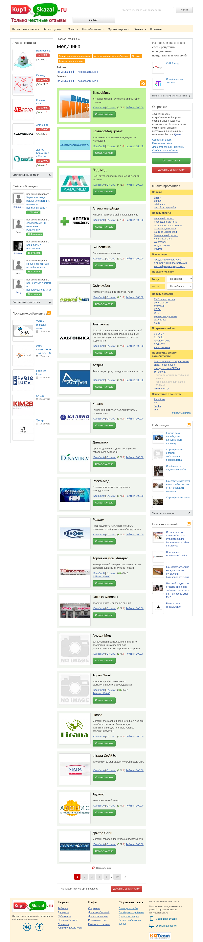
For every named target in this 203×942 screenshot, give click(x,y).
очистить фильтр (181, 413)
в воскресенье (162, 347)
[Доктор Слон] (75, 846)
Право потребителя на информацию (37, 265)
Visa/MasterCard (163, 238)
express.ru (159, 306)
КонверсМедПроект (108, 131)
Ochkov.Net (101, 286)
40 (117, 876)
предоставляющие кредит (169, 259)
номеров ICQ (161, 388)
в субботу (159, 344)
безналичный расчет (166, 235)
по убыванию (65, 72)
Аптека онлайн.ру (106, 208)
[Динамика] (75, 456)
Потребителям (92, 29)
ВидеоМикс (101, 92)
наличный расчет (164, 218)
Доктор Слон (102, 833)
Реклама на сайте (162, 143)
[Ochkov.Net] (75, 299)
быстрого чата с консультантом (171, 361)
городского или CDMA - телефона (167, 370)
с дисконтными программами (170, 263)
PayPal (158, 249)
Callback (161, 385)
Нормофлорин (44, 50)
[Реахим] (75, 533)
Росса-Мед (101, 481)
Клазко (98, 404)
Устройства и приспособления (111, 56)
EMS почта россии (164, 299)
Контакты (156, 29)
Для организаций (162, 147)
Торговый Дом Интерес (110, 558)
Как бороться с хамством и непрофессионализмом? (40, 286)
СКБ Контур (172, 63)
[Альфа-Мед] (75, 649)
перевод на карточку (165, 221)
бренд (157, 197)
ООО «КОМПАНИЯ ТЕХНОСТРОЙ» (45, 349)
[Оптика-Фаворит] (75, 610)
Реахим (98, 520)
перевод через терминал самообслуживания (168, 227)
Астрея (98, 365)
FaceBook (159, 399)
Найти (184, 9)
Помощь (179, 147)
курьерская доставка (165, 316)
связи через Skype (164, 364)
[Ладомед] (75, 183)
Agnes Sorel (102, 675)
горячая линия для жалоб (170, 381)
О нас (72, 29)
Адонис (98, 794)
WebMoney (160, 242)
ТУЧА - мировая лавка (41, 325)
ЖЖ (156, 409)
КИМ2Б (40, 395)
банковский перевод (165, 232)
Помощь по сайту (128, 908)
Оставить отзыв (104, 114)
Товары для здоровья (71, 61)
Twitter (157, 406)
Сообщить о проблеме (165, 150)
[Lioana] (75, 728)
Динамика (100, 442)
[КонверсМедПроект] (75, 145)
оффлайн (159, 204)
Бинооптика (102, 247)
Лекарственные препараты (74, 56)
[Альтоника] (75, 338)
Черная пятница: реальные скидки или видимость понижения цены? (38, 202)
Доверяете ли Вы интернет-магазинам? (36, 226)
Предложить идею (129, 916)
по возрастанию (87, 72)
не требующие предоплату (169, 266)
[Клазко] (75, 417)
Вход (93, 19)
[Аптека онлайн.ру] (75, 222)
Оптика (136, 56)
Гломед (40, 75)
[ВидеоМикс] (75, 106)
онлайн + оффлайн (165, 207)
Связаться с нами (162, 139)
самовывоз (160, 319)
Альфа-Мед (102, 635)
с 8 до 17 (159, 333)
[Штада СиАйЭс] (75, 769)
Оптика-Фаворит (105, 597)
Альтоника (101, 324)
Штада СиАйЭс (105, 756)
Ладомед (99, 170)
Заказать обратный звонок (130, 922)
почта (157, 323)
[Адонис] (75, 808)
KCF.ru (157, 309)
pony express (161, 302)
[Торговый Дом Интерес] (75, 572)
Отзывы (139, 29)
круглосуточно (162, 340)
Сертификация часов (178, 497)
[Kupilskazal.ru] (38, 13)
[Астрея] (75, 379)
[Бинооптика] (75, 260)
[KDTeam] (160, 935)
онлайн (158, 200)
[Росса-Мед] (75, 494)
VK (155, 402)
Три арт (40, 420)
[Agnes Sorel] (75, 689)
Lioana (97, 715)
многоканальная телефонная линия (172, 377)
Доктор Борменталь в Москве (43, 153)
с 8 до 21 (159, 337)
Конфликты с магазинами (33, 247)
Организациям (118, 29)
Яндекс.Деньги (162, 245)
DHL (156, 313)
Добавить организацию (126, 888)
